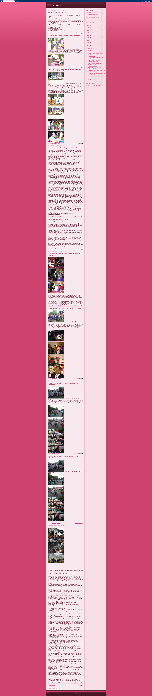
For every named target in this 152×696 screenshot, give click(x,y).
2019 (88, 27)
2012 (88, 38)
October (90, 50)
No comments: (78, 143)
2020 (88, 25)
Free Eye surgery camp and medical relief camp (64, 70)
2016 (88, 32)
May (89, 79)
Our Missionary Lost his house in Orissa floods (64, 36)
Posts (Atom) (58, 688)
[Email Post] (82, 143)
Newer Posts (52, 685)
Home (66, 685)
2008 (88, 45)
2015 (88, 33)
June (89, 78)
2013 (88, 37)
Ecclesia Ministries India (92, 19)
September (90, 51)
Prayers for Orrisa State (56, 526)
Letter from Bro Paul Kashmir (58, 219)
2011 (88, 40)
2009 (88, 43)
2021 (88, 24)
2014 (88, 35)
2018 (88, 28)
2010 (88, 42)
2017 (88, 30)
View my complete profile (92, 14)
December (90, 46)
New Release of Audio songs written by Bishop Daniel (96, 65)
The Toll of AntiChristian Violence (59, 13)
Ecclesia (57, 5)
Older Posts (79, 685)
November (90, 48)
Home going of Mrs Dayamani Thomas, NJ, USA (64, 308)
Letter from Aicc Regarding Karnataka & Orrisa (64, 148)
